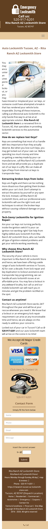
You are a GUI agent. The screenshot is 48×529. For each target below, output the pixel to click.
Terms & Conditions (13, 506)
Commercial (33, 496)
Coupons (36, 500)
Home (11, 496)
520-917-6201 (24, 19)
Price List (29, 506)
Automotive (12, 500)
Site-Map (39, 506)
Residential (21, 496)
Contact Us (24, 503)
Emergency (25, 500)
